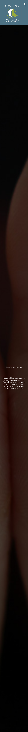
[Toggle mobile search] (25, 5)
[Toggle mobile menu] (25, 4)
